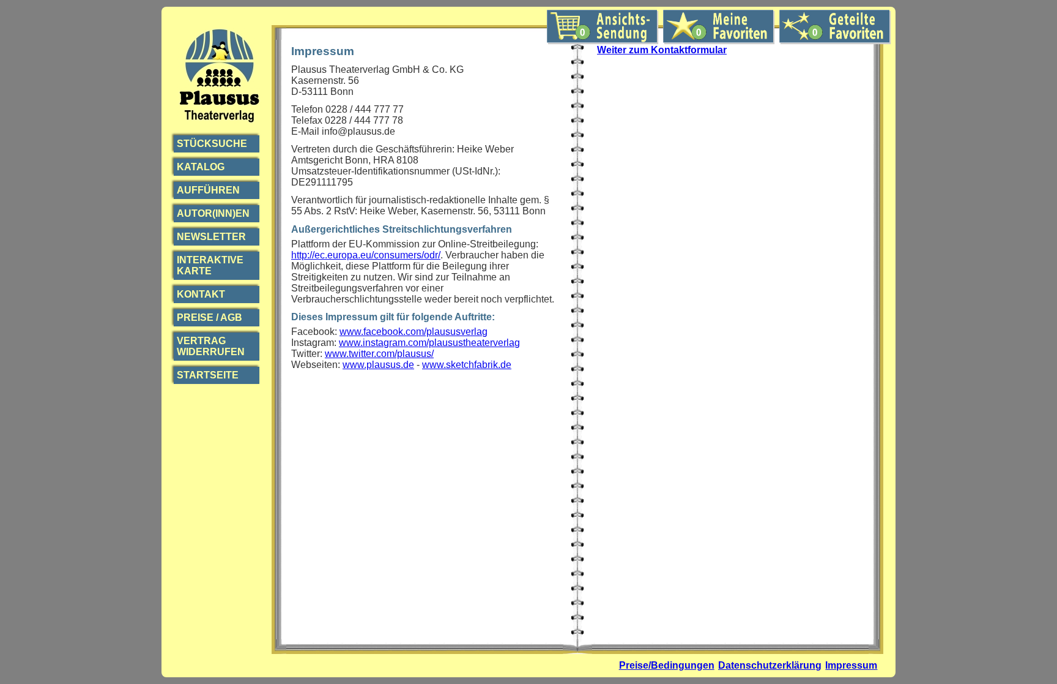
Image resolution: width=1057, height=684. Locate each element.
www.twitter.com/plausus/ (379, 353)
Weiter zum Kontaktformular (662, 50)
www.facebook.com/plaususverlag (413, 331)
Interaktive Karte (210, 265)
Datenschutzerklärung (769, 665)
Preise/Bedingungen (666, 665)
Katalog (200, 167)
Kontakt (201, 294)
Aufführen (208, 190)
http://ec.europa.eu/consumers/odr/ (365, 255)
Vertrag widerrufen (211, 346)
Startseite (208, 375)
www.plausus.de (378, 364)
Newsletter (211, 236)
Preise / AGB (209, 317)
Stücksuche (212, 143)
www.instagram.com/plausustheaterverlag (429, 342)
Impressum (851, 665)
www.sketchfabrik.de (466, 364)
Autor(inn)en (213, 213)
